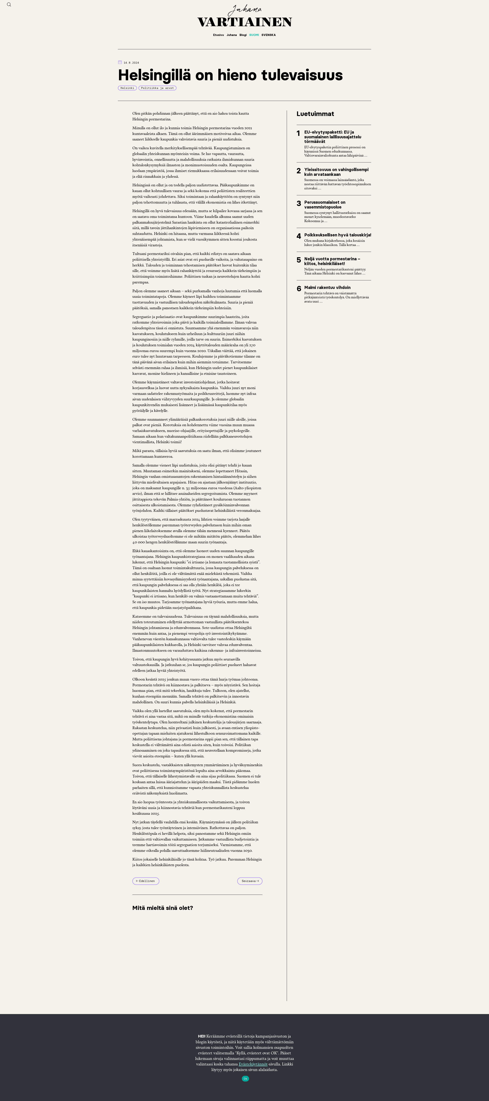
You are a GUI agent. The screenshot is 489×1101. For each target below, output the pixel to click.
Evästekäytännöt (253, 1064)
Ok (245, 1078)
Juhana (232, 35)
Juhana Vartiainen (244, 15)
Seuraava (249, 881)
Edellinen (147, 881)
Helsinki (127, 88)
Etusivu (218, 35)
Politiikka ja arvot (157, 88)
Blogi (243, 35)
